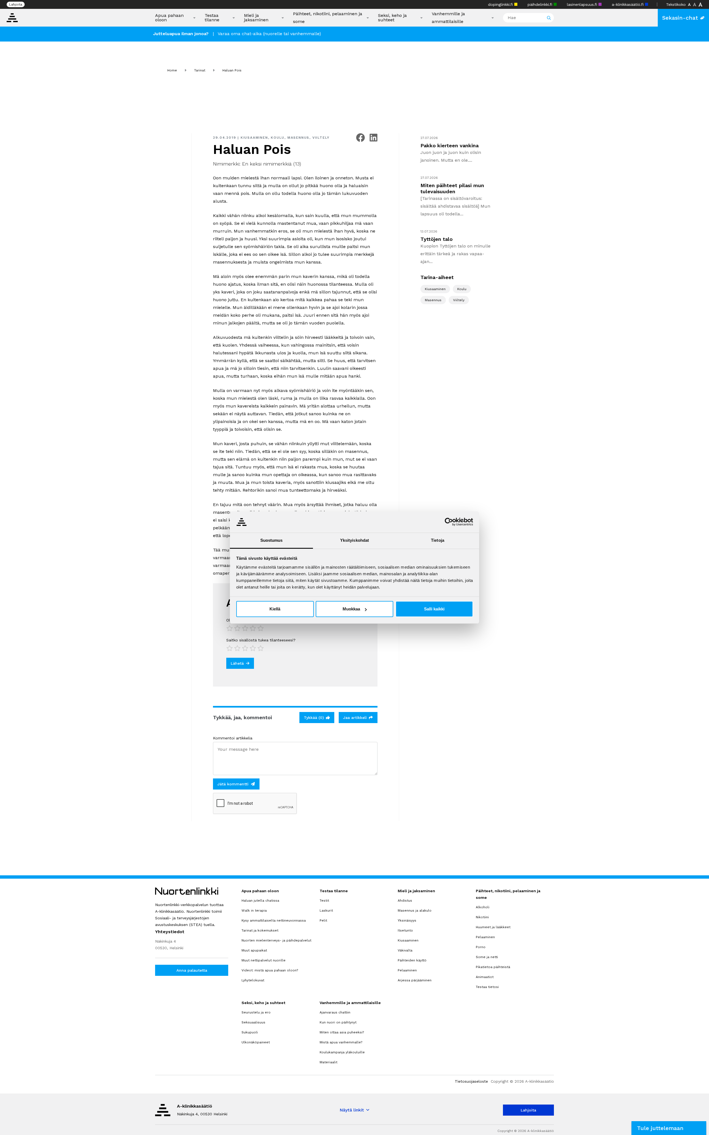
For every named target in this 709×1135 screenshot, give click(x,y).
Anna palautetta (191, 970)
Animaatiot (485, 977)
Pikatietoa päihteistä (493, 967)
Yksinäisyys (407, 920)
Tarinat (199, 70)
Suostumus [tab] (271, 540)
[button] (668, 1128)
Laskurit (326, 910)
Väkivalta (405, 950)
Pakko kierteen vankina (449, 145)
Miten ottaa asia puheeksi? (342, 1032)
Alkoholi (482, 907)
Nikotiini (482, 917)
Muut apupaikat (254, 950)
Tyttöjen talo (436, 239)
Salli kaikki (434, 609)
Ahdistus (405, 900)
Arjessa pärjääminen (414, 980)
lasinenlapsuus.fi (582, 4)
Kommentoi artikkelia (232, 738)
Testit (324, 900)
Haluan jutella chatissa (260, 900)
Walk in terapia (254, 910)
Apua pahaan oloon (169, 17)
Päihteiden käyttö (412, 960)
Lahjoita (15, 4)
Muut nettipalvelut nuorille (264, 960)
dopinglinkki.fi (501, 4)
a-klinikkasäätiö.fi (628, 4)
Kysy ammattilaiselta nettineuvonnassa (274, 920)
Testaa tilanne (212, 17)
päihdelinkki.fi (541, 4)
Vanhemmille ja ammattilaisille (448, 17)
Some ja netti (487, 957)
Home (172, 70)
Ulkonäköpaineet (256, 1042)
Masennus (298, 138)
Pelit (323, 920)
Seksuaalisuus (253, 1022)
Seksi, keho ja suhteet (392, 17)
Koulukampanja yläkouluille (342, 1052)
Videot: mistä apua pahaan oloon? (270, 970)
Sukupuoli (250, 1032)
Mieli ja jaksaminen (256, 17)
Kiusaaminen (254, 138)
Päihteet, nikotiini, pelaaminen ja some (327, 17)
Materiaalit (328, 1062)
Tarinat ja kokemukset (260, 930)
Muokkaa (351, 609)
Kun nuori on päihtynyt (338, 1022)
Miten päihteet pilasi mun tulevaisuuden (452, 188)
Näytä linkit (352, 1110)
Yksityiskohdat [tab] (354, 540)
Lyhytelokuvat (253, 980)
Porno (480, 947)
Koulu (277, 138)
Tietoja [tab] (437, 540)
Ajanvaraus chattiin (335, 1012)
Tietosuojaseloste (471, 1081)
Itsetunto (405, 930)
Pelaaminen (407, 970)
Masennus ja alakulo (414, 910)
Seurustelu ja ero (256, 1012)
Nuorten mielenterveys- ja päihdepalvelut (276, 940)
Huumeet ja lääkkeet (493, 927)
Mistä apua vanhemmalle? (341, 1042)
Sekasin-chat (680, 17)
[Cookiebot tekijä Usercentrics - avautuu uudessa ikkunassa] (449, 522)
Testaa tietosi (487, 987)
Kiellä (274, 609)
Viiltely (321, 138)
